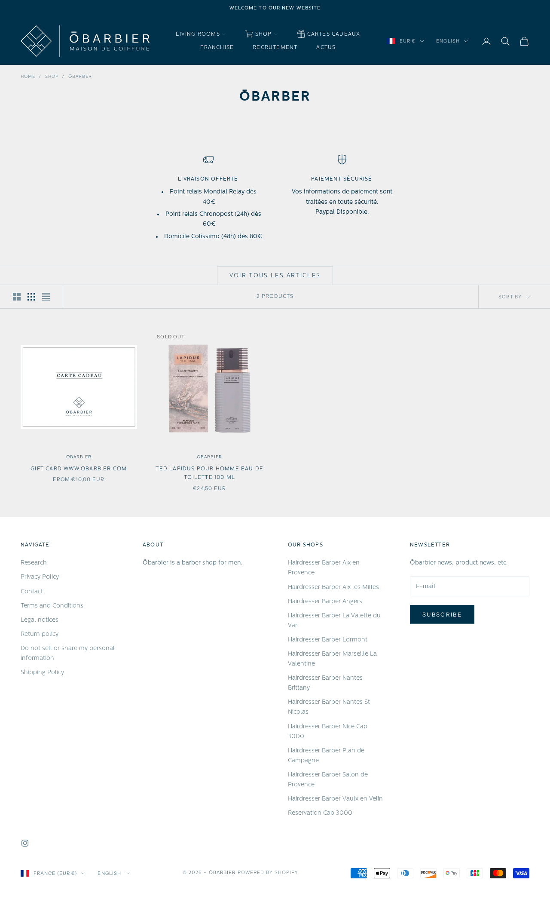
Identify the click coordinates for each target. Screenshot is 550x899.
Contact (32, 592)
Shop (51, 76)
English (448, 41)
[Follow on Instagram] (25, 843)
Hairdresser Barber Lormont (327, 640)
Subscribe (442, 614)
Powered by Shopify (268, 873)
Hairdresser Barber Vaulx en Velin (335, 799)
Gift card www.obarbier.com (79, 469)
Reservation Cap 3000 (320, 813)
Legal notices (39, 620)
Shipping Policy (42, 672)
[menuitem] (200, 35)
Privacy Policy (40, 577)
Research (34, 563)
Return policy (39, 634)
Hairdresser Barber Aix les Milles (333, 587)
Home (28, 76)
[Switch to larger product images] (17, 296)
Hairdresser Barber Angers (325, 601)
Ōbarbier (79, 457)
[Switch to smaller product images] (31, 296)
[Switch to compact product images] (46, 296)
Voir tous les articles (275, 276)
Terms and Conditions (52, 606)
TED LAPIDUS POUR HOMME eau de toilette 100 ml (209, 473)
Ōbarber (80, 76)
